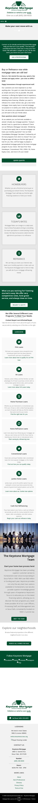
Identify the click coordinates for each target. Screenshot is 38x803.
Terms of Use (19, 788)
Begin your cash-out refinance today (19, 518)
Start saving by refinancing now (19, 439)
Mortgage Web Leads (8, 799)
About (19, 777)
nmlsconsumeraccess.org (19, 736)
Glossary (19, 782)
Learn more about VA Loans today (19, 387)
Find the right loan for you (19, 414)
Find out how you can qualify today (19, 464)
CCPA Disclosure (26, 799)
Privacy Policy (19, 785)
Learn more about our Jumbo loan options (19, 491)
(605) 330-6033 (19, 761)
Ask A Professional (19, 780)
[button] (19, 15)
